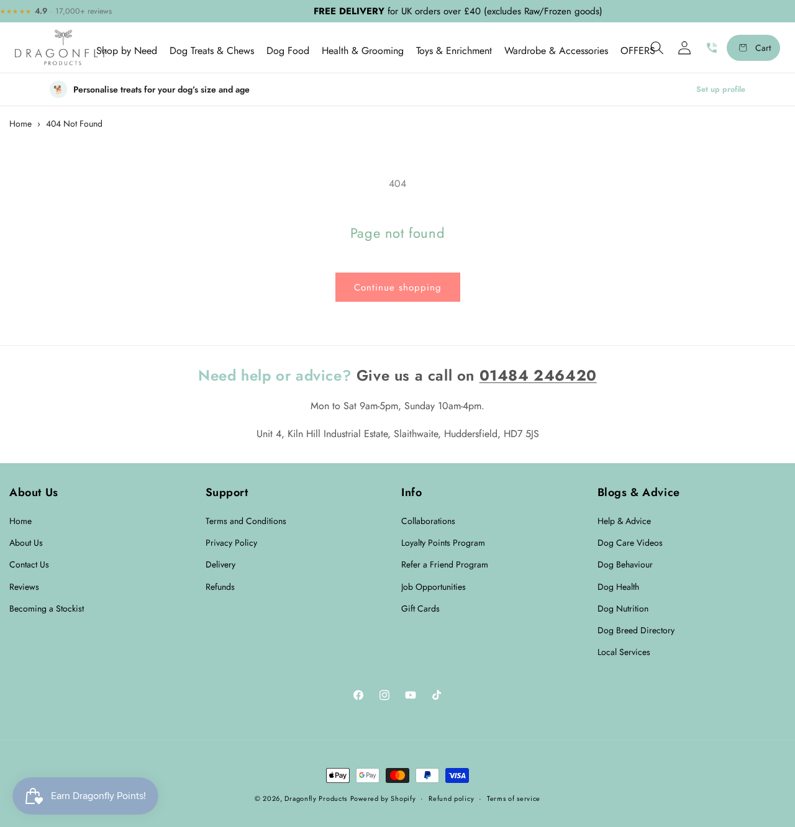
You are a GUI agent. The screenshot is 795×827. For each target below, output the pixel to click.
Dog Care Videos (630, 542)
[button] (126, 50)
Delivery (220, 565)
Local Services (623, 652)
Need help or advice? (275, 375)
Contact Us (29, 565)
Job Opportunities (433, 587)
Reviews (24, 587)
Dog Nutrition (622, 608)
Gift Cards (420, 608)
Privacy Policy (231, 542)
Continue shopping (398, 287)
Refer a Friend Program (444, 565)
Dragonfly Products (315, 798)
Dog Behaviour (625, 565)
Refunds (220, 587)
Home (20, 123)
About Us (26, 542)
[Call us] (711, 47)
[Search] (657, 47)
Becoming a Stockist (46, 608)
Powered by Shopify (383, 798)
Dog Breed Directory (636, 630)
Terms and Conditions (246, 521)
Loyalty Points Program (443, 542)
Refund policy (451, 798)
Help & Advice (624, 521)
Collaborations (428, 521)
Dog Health (618, 587)
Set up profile (720, 89)
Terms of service (513, 798)
